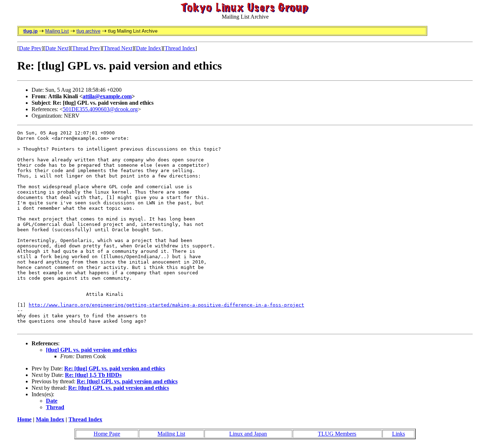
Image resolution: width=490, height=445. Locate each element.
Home (24, 419)
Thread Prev (86, 48)
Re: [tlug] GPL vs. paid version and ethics (114, 368)
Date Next (57, 48)
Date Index (148, 48)
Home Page (107, 434)
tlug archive (88, 31)
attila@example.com (107, 96)
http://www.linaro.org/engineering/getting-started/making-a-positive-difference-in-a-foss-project (166, 305)
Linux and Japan (248, 434)
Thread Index (180, 48)
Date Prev (30, 48)
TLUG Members (337, 434)
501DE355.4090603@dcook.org (100, 109)
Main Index (50, 419)
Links (398, 434)
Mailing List (57, 31)
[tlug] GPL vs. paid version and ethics (91, 350)
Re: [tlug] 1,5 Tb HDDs (93, 375)
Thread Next (118, 48)
